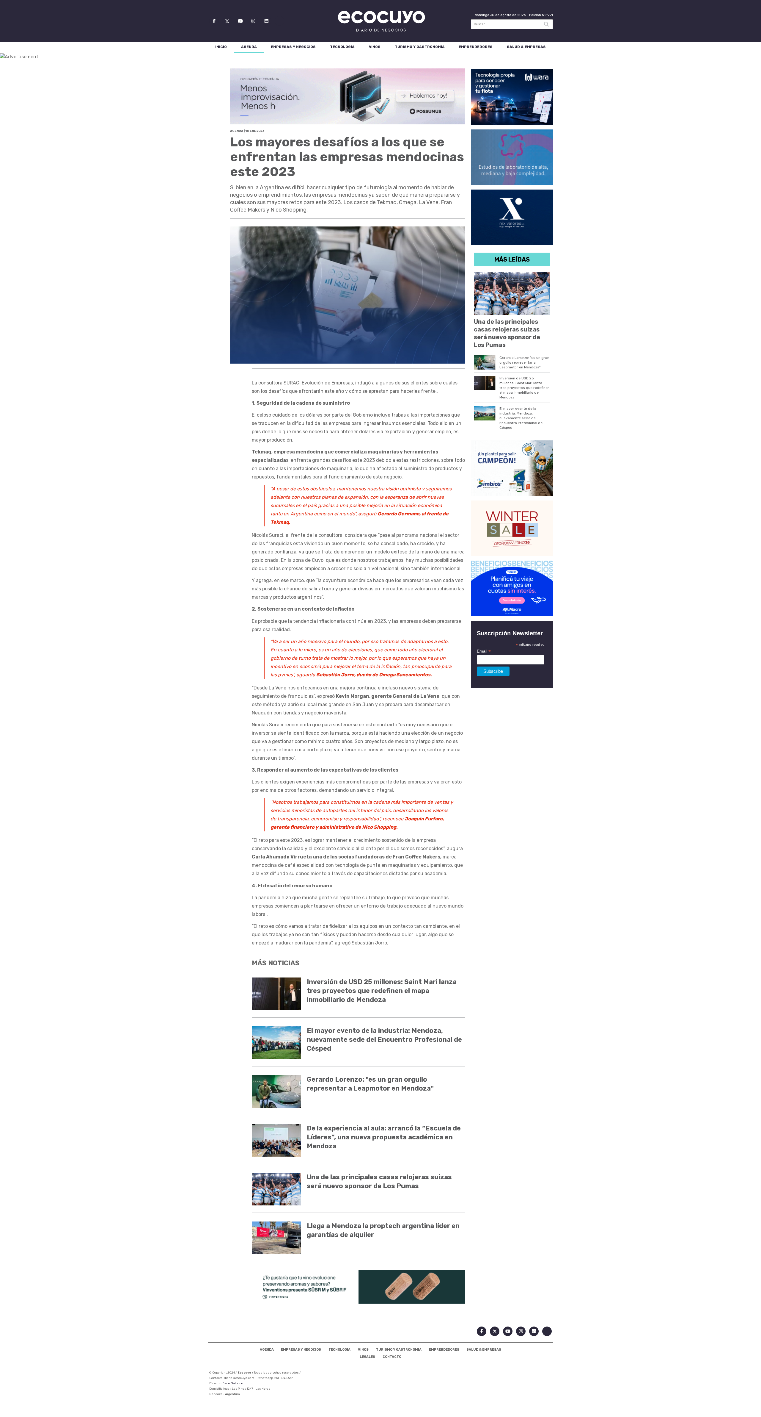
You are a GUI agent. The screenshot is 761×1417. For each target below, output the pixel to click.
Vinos (374, 47)
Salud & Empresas (526, 47)
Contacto (392, 1357)
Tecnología (342, 47)
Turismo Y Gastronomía (420, 47)
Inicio (221, 47)
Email (484, 651)
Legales (367, 1357)
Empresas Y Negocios (293, 47)
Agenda (249, 47)
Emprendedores (476, 47)
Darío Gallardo (232, 1383)
